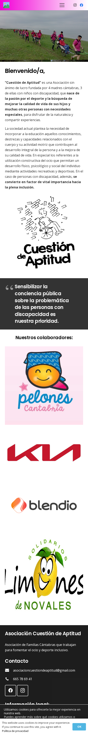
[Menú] (62, 5)
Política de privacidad (15, 731)
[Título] (6, 5)
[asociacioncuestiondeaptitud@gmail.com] (9, 670)
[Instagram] (75, 5)
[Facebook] (81, 5)
